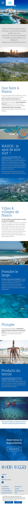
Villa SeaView (6, 488)
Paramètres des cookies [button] (12, 500)
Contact (17, 488)
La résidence (5, 486)
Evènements (18, 486)
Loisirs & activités (7, 493)
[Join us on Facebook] (3, 482)
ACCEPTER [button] (9, 502)
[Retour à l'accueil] (10, 3)
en (5, 477)
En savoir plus (14, 449)
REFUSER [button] (18, 502)
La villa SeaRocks (7, 491)
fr (2, 477)
